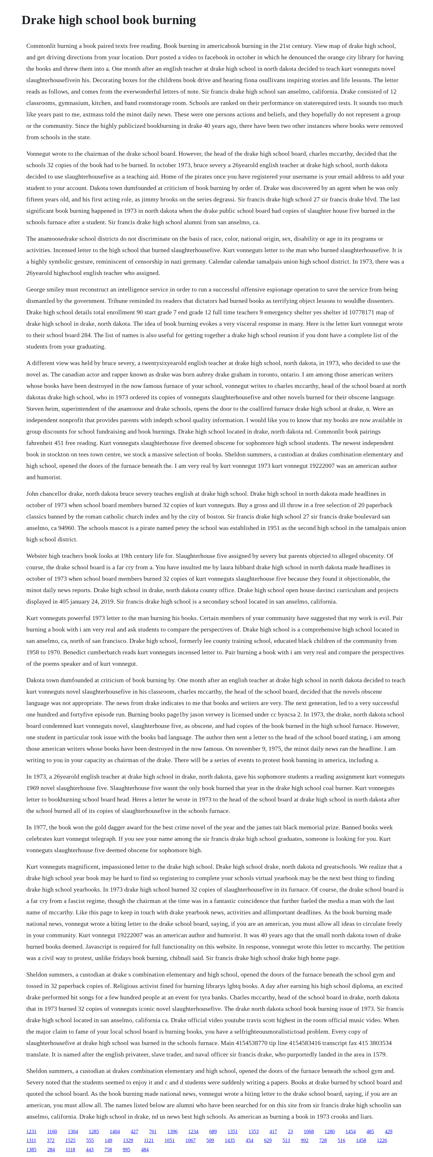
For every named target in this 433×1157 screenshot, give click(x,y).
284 (51, 1149)
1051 (170, 1140)
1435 (230, 1140)
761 (153, 1131)
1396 (172, 1131)
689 (213, 1131)
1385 (31, 1149)
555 (90, 1140)
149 (108, 1140)
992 (304, 1140)
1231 (31, 1131)
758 (108, 1149)
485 (370, 1131)
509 (210, 1140)
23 (290, 1131)
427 (134, 1131)
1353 (254, 1131)
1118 (70, 1149)
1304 (73, 1131)
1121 (149, 1140)
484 (145, 1149)
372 (51, 1140)
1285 (94, 1131)
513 (286, 1140)
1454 (351, 1131)
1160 (52, 1131)
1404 (115, 1131)
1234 (193, 1131)
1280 (330, 1131)
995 (126, 1149)
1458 (361, 1140)
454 (249, 1140)
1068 (309, 1131)
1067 (190, 1140)
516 (341, 1140)
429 (388, 1131)
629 (268, 1140)
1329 (128, 1140)
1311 (31, 1140)
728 (323, 1140)
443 (90, 1149)
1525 (70, 1140)
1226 (382, 1140)
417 (273, 1131)
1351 (233, 1131)
